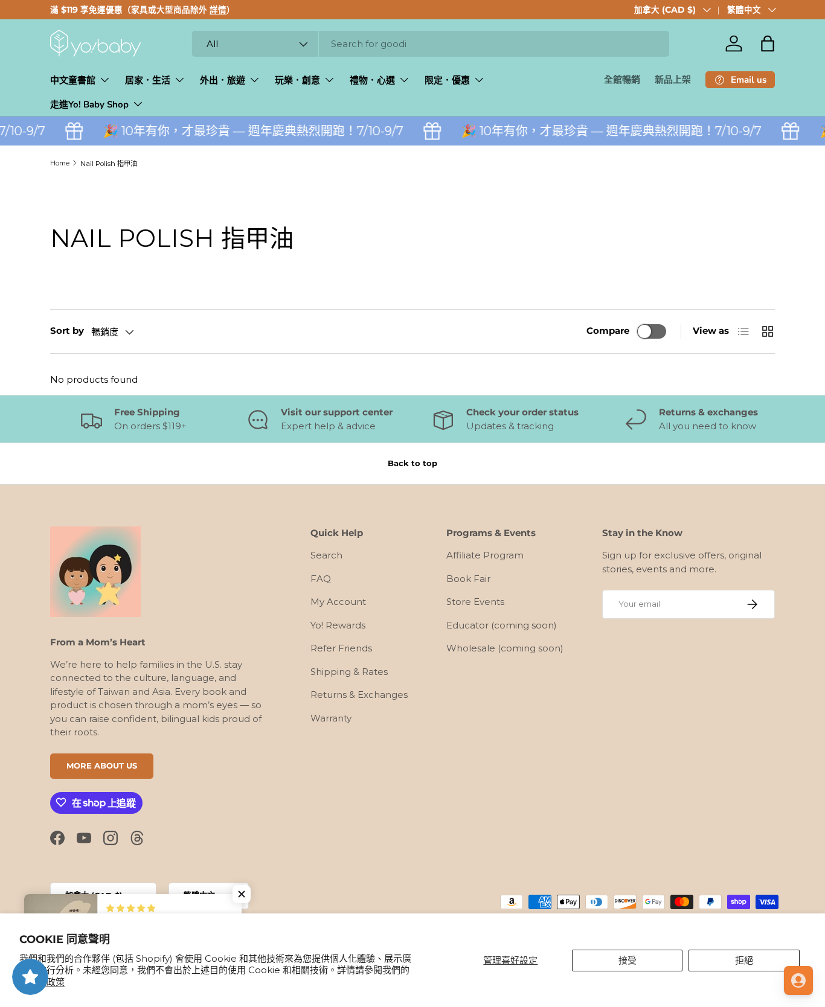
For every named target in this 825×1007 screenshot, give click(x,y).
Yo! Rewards (337, 625)
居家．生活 (147, 80)
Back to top (412, 463)
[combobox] (430, 44)
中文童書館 (72, 80)
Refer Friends (341, 648)
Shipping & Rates (349, 671)
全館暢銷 (622, 80)
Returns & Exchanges (359, 694)
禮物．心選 (372, 80)
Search (326, 555)
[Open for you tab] (798, 980)
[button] (767, 43)
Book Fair (468, 578)
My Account (338, 601)
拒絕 (744, 960)
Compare (607, 330)
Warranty (331, 718)
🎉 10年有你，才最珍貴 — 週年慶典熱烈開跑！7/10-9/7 (246, 131)
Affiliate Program (485, 555)
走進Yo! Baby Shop (89, 104)
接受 (627, 960)
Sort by (67, 330)
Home (59, 163)
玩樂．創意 (297, 80)
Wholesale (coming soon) (504, 648)
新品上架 (673, 80)
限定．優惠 (447, 80)
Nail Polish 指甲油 (108, 163)
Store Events (475, 601)
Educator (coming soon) (501, 625)
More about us (101, 765)
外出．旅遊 (222, 80)
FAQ (320, 578)
